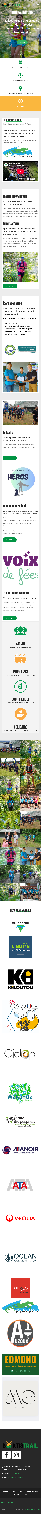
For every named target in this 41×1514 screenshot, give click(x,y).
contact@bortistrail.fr (15, 1477)
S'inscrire (22, 42)
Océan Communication (32, 1509)
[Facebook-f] (6, 1455)
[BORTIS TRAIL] (11, 4)
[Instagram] (16, 1455)
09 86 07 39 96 (18, 1473)
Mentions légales (7, 1502)
